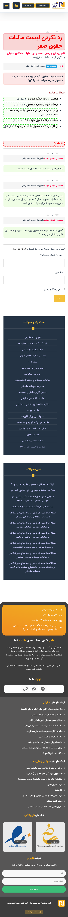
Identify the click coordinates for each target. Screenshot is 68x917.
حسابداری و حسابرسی (32, 368)
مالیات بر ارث (32, 410)
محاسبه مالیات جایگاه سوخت (43, 99)
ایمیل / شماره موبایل (51, 255)
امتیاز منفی (57, 32)
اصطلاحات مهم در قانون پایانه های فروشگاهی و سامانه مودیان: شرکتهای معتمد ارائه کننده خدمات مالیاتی (32, 567)
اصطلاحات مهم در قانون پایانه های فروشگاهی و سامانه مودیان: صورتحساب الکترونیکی (32, 545)
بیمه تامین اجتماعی (32, 350)
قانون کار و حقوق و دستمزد (32, 392)
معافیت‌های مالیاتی (32, 441)
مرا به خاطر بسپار (52, 289)
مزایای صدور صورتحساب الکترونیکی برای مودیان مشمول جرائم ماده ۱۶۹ (32, 499)
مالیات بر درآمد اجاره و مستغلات (32, 422)
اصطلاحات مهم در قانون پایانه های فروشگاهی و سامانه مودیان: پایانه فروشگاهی (32, 515)
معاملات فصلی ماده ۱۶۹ (32, 447)
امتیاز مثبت (47, 31)
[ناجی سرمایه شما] (58, 5)
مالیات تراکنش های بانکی (32, 429)
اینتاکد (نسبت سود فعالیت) (32, 344)
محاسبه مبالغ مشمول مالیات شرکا (41, 121)
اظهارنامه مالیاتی (32, 337)
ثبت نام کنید (19, 249)
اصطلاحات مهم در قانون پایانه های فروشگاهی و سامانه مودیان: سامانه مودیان (32, 525)
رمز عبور (59, 272)
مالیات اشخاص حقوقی (32, 398)
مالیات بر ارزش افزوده (32, 416)
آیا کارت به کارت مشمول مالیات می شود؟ (36, 126)
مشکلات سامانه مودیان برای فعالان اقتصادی (32, 491)
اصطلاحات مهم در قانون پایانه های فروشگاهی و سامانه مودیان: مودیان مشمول (32, 555)
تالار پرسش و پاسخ (55, 53)
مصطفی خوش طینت (53, 158)
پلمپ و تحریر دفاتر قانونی (32, 356)
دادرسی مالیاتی (32, 374)
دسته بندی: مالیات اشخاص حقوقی (25, 53)
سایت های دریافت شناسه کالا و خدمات (32, 507)
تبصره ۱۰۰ (32, 362)
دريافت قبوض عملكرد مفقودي (42, 105)
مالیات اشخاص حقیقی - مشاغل (32, 404)
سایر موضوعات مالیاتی (32, 386)
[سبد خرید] (16, 5)
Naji (61, 66)
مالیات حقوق (32, 435)
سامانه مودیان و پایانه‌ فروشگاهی (32, 380)
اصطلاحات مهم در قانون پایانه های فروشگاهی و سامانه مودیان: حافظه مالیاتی (32, 535)
